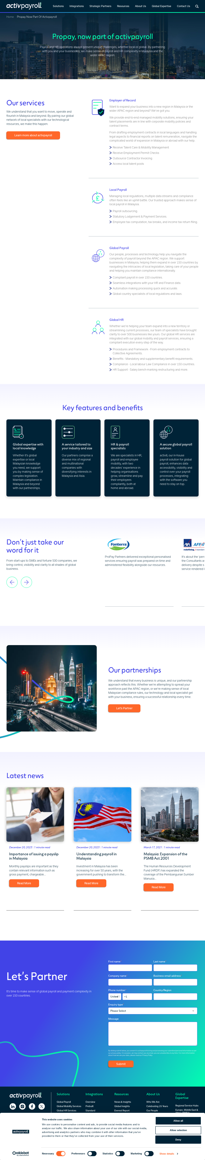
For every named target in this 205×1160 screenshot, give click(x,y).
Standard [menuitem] (90, 1110)
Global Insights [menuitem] (122, 1106)
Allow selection (178, 1130)
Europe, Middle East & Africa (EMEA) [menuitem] (186, 1111)
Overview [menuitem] (90, 1101)
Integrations (77, 6)
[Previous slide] (12, 578)
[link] (58, 6)
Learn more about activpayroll (33, 135)
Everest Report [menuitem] (122, 1110)
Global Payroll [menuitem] (64, 1101)
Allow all (178, 1120)
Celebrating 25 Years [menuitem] (157, 1106)
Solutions (58, 6)
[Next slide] (26, 578)
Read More (24, 883)
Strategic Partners (100, 6)
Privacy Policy (147, 1055)
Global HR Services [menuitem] (66, 1110)
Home (10, 16)
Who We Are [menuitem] (153, 1101)
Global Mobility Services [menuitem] (69, 1106)
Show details (167, 1153)
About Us (140, 6)
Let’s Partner (124, 708)
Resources (123, 6)
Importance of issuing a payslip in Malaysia (34, 856)
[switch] (92, 1153)
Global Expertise (161, 6)
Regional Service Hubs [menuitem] (186, 1105)
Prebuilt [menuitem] (90, 1106)
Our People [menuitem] (152, 1110)
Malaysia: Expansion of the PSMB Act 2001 (165, 856)
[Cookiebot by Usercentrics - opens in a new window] (21, 1153)
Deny (178, 1139)
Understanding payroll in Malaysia (96, 856)
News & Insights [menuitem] (122, 1101)
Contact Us (183, 6)
